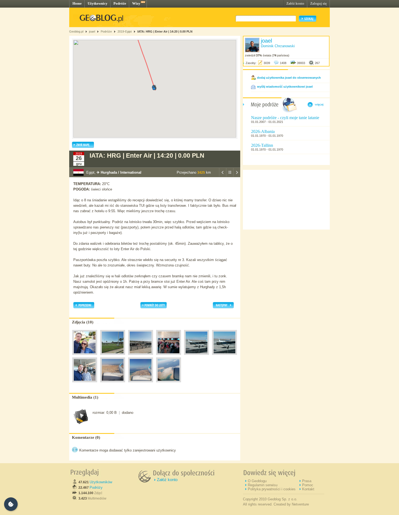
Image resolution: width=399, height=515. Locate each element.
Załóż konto (295, 3)
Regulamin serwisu (262, 485)
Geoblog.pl (76, 31)
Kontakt (308, 489)
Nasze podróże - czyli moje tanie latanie (285, 117)
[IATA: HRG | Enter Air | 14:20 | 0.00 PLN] (84, 356)
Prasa (306, 481)
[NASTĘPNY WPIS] (236, 175)
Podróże (119, 3)
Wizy (136, 3)
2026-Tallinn (262, 145)
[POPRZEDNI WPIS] (222, 175)
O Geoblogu (257, 481)
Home (77, 3)
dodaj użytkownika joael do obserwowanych (289, 77)
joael (92, 31)
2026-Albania (263, 131)
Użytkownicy (97, 3)
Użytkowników (101, 482)
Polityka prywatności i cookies (272, 489)
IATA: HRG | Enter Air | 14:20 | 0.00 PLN (164, 31)
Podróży (96, 487)
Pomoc (307, 485)
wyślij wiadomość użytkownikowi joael (285, 86)
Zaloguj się (318, 3)
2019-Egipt (125, 31)
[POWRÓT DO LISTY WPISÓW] (229, 175)
